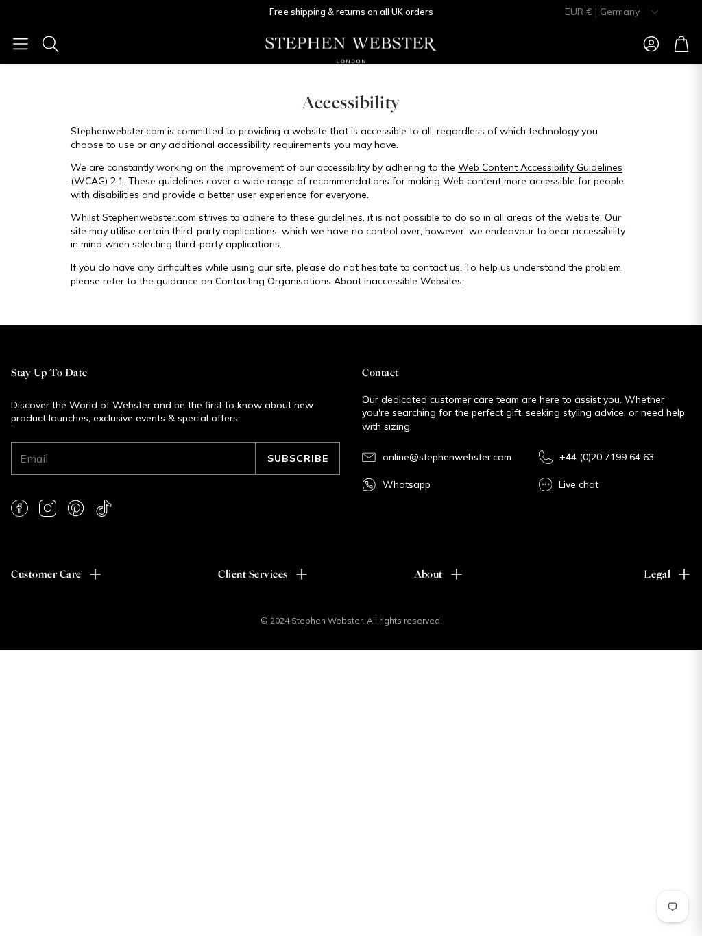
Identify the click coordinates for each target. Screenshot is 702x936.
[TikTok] (103, 508)
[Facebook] (19, 508)
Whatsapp (407, 484)
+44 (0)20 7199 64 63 (606, 457)
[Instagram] (47, 508)
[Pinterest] (75, 508)
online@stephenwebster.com (447, 457)
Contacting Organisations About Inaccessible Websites (338, 281)
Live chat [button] (578, 484)
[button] (20, 43)
